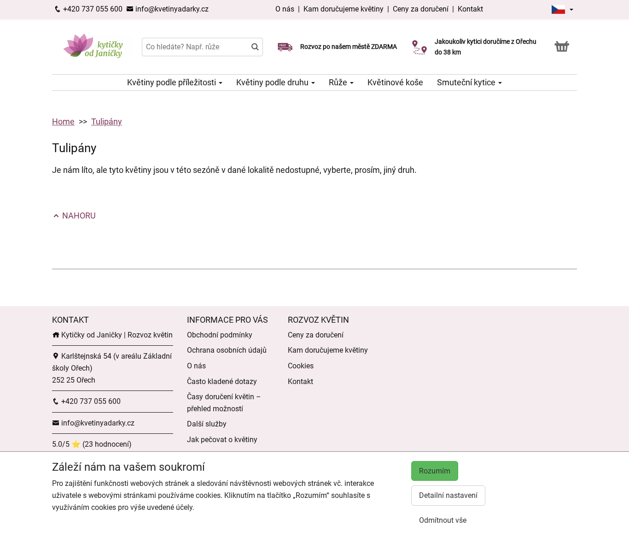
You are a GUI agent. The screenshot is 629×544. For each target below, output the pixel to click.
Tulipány (106, 121)
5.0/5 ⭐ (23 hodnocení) (92, 444)
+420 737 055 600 (91, 9)
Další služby (207, 424)
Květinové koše (395, 82)
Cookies (301, 365)
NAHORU (78, 215)
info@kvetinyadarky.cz (171, 9)
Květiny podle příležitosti (172, 82)
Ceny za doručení (420, 9)
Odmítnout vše (442, 520)
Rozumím (434, 471)
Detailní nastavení (448, 495)
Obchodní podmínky (219, 335)
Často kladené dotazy (222, 381)
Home (63, 121)
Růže (339, 82)
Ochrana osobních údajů (227, 350)
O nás (285, 9)
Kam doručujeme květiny (343, 9)
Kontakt (470, 9)
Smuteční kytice (467, 82)
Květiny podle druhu (273, 82)
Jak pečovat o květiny (222, 439)
